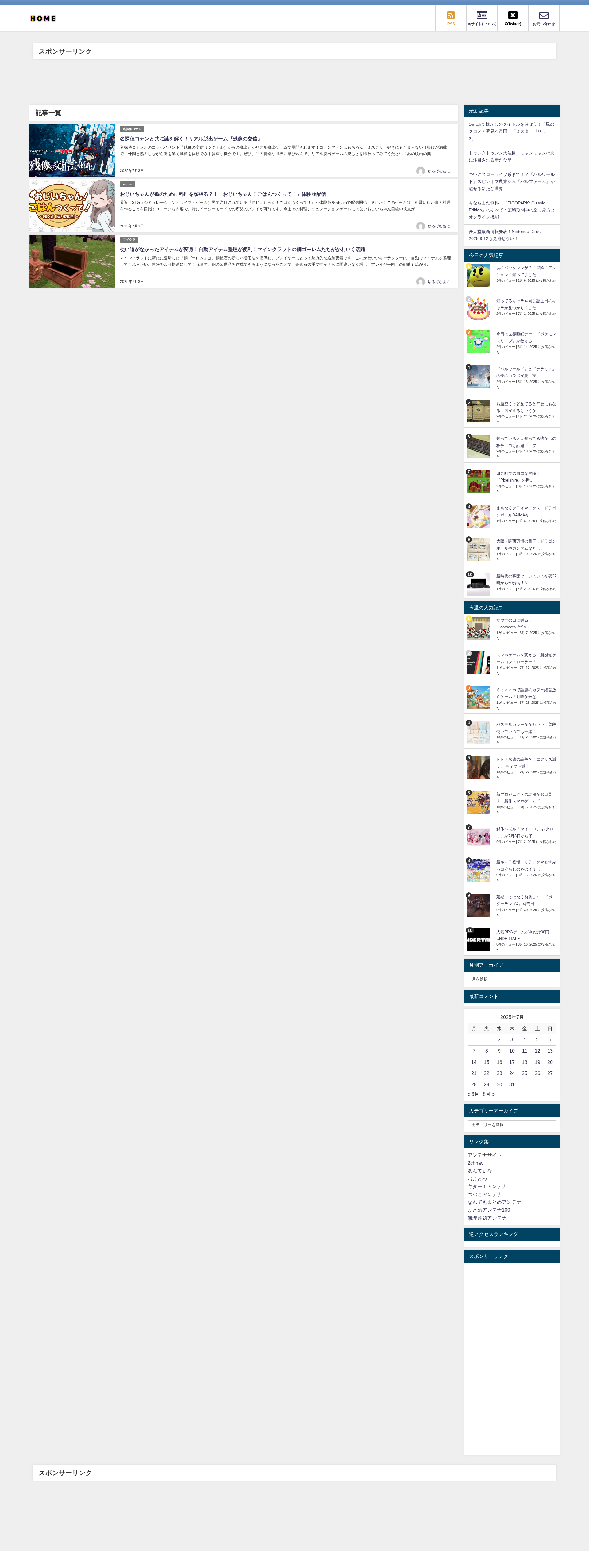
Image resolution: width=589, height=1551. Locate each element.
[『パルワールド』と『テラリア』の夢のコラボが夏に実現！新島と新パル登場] (479, 376)
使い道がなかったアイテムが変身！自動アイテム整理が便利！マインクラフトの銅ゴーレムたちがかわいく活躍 (242, 249)
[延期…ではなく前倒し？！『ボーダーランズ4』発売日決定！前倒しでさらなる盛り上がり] (479, 905)
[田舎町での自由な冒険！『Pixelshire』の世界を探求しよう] (479, 481)
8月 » (489, 1094)
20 (550, 1062)
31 (512, 1084)
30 (499, 1084)
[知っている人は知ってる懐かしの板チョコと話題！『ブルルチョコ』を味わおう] (479, 446)
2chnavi (476, 1162)
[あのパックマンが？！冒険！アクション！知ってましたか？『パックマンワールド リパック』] (479, 275)
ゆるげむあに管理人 (444, 171)
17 (512, 1062)
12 (537, 1050)
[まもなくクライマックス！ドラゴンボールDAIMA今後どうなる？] (479, 516)
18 (524, 1062)
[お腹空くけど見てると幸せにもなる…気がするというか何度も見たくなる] (479, 411)
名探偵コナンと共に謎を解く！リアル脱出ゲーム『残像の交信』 (191, 138)
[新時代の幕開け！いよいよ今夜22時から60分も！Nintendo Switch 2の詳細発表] (479, 584)
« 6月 (473, 1094)
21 (474, 1073)
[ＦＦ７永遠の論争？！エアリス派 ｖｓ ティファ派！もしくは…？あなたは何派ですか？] (479, 767)
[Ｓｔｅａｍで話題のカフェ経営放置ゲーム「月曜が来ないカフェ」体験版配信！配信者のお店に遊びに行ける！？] (479, 697)
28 (474, 1084)
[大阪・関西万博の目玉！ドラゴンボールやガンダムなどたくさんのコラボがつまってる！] (479, 549)
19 (537, 1062)
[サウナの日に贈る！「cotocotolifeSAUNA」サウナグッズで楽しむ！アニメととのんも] (479, 628)
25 (524, 1073)
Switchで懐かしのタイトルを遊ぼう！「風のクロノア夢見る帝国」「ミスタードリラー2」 (511, 131)
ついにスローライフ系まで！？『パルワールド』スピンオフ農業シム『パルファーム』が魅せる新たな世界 (512, 181)
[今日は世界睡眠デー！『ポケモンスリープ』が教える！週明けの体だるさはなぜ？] (479, 341)
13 (550, 1050)
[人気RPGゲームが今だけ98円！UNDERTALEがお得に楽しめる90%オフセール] (479, 939)
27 (550, 1073)
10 (512, 1050)
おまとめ (477, 1178)
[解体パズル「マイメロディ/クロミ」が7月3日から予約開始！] (479, 836)
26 (537, 1073)
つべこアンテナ (485, 1194)
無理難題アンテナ (487, 1217)
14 (474, 1062)
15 (486, 1062)
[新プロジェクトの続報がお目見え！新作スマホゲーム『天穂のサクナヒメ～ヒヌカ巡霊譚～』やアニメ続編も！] (479, 802)
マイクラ (129, 239)
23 (499, 1073)
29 (486, 1084)
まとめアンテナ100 (489, 1209)
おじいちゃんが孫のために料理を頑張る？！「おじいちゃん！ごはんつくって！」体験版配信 (223, 194)
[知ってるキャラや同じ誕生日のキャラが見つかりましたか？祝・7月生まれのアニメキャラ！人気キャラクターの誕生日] (479, 308)
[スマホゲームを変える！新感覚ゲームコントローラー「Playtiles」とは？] (479, 662)
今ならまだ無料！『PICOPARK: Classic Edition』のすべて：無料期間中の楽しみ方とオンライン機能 (512, 210)
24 (512, 1073)
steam (127, 184)
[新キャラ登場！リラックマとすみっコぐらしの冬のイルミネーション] (479, 870)
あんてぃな (480, 1170)
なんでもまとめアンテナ (495, 1201)
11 (524, 1050)
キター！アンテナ (487, 1186)
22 (486, 1073)
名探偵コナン (132, 129)
